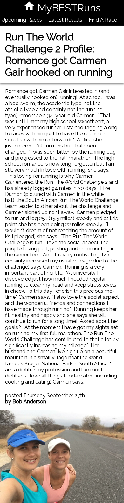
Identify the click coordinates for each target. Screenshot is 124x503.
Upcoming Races (22, 20)
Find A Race (103, 20)
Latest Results (65, 20)
